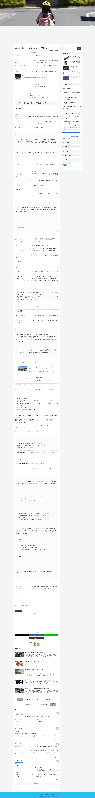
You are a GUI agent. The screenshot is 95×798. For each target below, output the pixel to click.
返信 (57, 724)
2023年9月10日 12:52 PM (19, 745)
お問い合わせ (52, 794)
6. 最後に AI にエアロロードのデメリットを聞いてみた (37, 97)
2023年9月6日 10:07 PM (19, 729)
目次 (35, 84)
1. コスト (28, 88)
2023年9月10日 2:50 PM (19, 762)
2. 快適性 (28, 90)
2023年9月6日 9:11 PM (19, 714)
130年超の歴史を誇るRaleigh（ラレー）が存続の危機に (72, 98)
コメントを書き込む (36, 783)
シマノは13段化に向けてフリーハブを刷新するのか (72, 107)
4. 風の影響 (29, 93)
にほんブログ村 (18, 607)
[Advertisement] (47, 35)
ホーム (42, 794)
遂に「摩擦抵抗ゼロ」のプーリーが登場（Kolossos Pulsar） (71, 89)
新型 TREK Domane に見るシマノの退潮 (71, 93)
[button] (36, 638)
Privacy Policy (46, 794)
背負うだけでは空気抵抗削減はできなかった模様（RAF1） (71, 103)
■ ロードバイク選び (19, 611)
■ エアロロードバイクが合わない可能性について (35, 86)
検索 (63, 46)
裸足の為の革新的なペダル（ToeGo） (70, 116)
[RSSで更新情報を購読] (38, 644)
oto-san (64, 118)
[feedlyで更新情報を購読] (35, 644)
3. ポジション (29, 91)
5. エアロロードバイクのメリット (33, 95)
